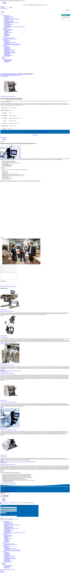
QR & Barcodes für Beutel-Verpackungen (10, 38)
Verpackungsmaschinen (13, 73)
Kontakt (3, 498)
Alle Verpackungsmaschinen (8, 16)
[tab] (36, 139)
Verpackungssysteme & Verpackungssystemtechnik (12, 524)
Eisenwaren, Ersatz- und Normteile (9, 51)
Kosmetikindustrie (7, 48)
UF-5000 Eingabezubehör (4, 337)
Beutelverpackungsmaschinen (8, 21)
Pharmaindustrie (6, 50)
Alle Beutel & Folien (7, 40)
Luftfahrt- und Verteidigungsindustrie (9, 555)
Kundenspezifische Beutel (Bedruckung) (10, 42)
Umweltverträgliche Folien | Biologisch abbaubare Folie (12, 549)
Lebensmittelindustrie (7, 49)
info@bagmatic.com (6, 496)
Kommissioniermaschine (8, 30)
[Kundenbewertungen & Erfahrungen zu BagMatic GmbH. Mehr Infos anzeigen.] (62, 14)
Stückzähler (6, 33)
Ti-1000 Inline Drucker (3, 456)
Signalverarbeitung (7, 34)
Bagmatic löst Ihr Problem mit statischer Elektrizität (12, 44)
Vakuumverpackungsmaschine (8, 24)
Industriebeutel (6, 41)
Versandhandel (6, 46)
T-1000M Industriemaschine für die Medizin (7, 311)
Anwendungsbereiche (7, 25)
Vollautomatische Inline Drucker (9, 543)
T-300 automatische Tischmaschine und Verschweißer (8, 429)
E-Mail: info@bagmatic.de (8, 60)
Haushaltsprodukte (7, 53)
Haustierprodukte (6, 54)
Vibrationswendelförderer (8, 32)
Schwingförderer (6, 35)
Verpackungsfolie (6, 43)
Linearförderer (6, 36)
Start (1, 73)
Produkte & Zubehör (6, 73)
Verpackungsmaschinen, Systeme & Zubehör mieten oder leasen (14, 26)
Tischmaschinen (6, 17)
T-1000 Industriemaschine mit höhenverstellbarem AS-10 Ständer (10, 75)
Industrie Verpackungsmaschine (9, 18)
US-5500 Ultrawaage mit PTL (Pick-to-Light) (7, 373)
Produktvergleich (6, 27)
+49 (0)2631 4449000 (5, 495)
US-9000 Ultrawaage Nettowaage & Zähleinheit (7, 464)
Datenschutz (4, 499)
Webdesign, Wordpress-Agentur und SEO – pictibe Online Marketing (9, 518)
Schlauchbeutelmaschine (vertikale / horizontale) (11, 22)
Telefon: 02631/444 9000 (8, 59)
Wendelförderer (6, 31)
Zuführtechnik (6, 19)
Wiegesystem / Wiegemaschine (8, 20)
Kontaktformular (6, 61)
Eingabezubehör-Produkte (8, 29)
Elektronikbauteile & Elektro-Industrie (10, 52)
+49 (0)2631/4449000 (3, 8)
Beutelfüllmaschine (7, 23)
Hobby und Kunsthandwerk (8, 55)
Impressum (4, 500)
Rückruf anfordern (14, 488)
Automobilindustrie (7, 47)
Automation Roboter (7, 530)
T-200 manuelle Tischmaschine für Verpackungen (7, 96)
